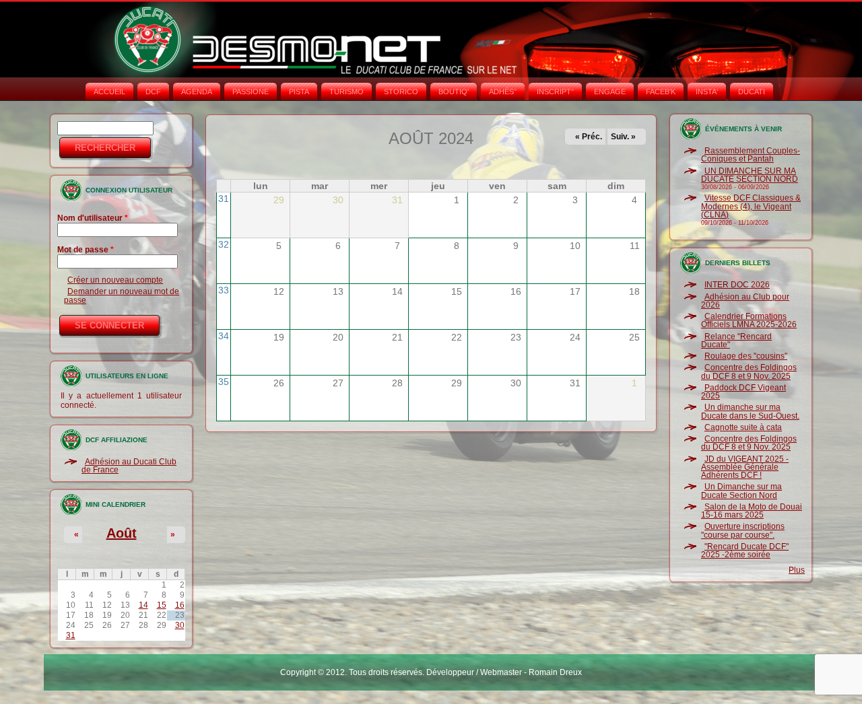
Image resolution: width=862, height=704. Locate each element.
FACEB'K (660, 91)
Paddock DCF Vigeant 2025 (743, 391)
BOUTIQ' (453, 91)
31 (70, 635)
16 (180, 605)
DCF (153, 91)
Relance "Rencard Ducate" (736, 340)
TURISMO (346, 91)
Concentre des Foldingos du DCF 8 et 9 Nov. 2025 (749, 371)
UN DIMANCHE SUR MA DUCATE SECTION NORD (749, 175)
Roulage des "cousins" (745, 356)
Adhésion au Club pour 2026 (745, 301)
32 (223, 244)
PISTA (299, 91)
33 (223, 290)
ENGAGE (610, 91)
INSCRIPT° (555, 91)
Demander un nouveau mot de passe (121, 295)
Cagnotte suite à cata (743, 427)
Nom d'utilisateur (92, 218)
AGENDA (196, 91)
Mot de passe (85, 249)
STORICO (401, 91)
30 (180, 625)
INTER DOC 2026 (737, 284)
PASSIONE (250, 91)
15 (161, 605)
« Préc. (588, 136)
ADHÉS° (503, 91)
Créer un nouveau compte (115, 280)
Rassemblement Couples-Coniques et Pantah (750, 155)
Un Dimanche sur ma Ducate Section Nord (741, 490)
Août (121, 533)
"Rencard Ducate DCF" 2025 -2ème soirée (745, 550)
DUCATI (751, 91)
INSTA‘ (707, 91)
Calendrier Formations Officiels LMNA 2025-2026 (749, 320)
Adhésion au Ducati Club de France (128, 465)
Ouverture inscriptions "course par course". (743, 530)
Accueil (109, 91)
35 (223, 381)
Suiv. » (623, 136)
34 (223, 335)
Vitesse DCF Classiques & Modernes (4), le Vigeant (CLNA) (751, 206)
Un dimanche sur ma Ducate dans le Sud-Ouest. (750, 411)
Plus (797, 570)
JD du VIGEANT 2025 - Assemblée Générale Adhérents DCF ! (745, 467)
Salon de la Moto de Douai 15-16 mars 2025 (751, 511)
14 (143, 605)
